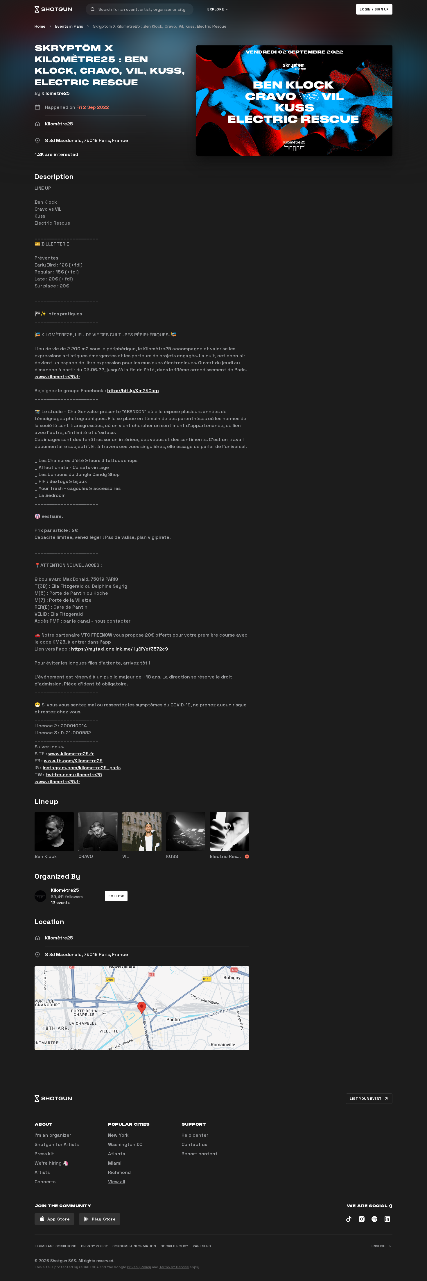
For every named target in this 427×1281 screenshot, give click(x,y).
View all (116, 1182)
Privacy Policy (139, 1267)
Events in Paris (69, 26)
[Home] (53, 9)
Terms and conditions (55, 1246)
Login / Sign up (374, 9)
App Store (58, 1219)
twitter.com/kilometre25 (74, 775)
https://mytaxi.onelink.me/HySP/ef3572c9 (119, 649)
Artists (42, 1172)
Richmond (119, 1172)
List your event (366, 1098)
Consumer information (134, 1246)
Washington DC (125, 1144)
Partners (202, 1246)
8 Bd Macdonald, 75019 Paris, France (86, 954)
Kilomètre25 (56, 93)
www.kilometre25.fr (57, 377)
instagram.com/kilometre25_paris (82, 768)
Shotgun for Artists (57, 1144)
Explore (215, 9)
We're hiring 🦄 (52, 1163)
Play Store (104, 1219)
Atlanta (116, 1154)
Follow (116, 896)
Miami (114, 1163)
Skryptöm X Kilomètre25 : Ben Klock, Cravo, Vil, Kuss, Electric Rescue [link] (159, 26)
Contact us (194, 1144)
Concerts (45, 1182)
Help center (195, 1135)
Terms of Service (174, 1267)
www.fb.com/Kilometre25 (73, 761)
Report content (200, 1154)
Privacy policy (94, 1246)
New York (118, 1135)
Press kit (44, 1154)
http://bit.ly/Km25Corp (133, 391)
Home (40, 26)
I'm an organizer (53, 1135)
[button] (116, 896)
